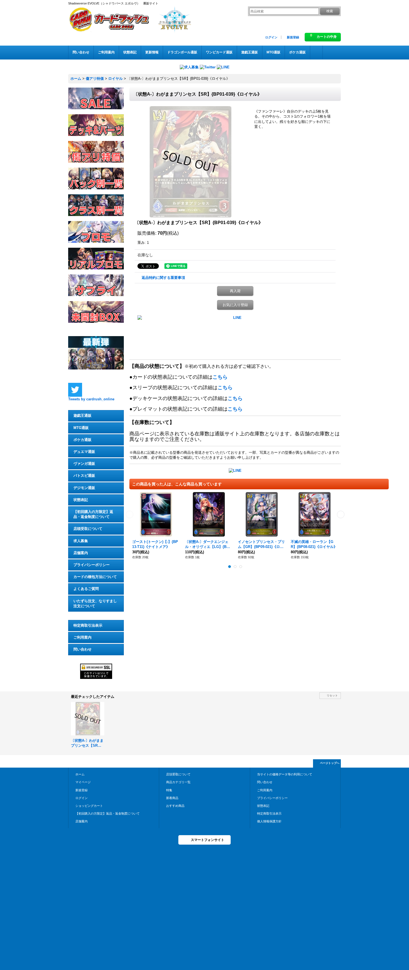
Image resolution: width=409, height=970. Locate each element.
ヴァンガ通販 (84, 464)
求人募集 (80, 541)
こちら (220, 377)
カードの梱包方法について (95, 577)
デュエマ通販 (84, 452)
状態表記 (80, 500)
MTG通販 (81, 428)
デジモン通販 (84, 488)
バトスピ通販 (84, 475)
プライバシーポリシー (91, 565)
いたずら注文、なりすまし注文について (95, 603)
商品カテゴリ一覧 (178, 782)
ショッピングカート (89, 805)
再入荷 (235, 291)
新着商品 (172, 798)
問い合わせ (82, 649)
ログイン (271, 37)
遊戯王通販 (82, 415)
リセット (332, 695)
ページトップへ (329, 763)
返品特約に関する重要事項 (163, 278)
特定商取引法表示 (87, 625)
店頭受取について (87, 529)
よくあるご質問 (86, 589)
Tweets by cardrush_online (91, 399)
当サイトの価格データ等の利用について (284, 774)
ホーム (80, 774)
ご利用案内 (82, 637)
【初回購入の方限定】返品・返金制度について (93, 514)
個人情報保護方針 (269, 821)
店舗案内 (80, 553)
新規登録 (293, 37)
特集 (169, 790)
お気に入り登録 (235, 305)
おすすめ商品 (175, 805)
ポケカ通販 (82, 440)
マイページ (83, 782)
